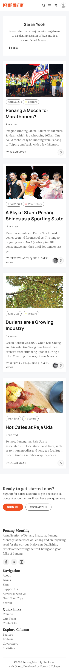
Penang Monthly (32, 662)
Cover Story (35, 204)
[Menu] (49, 5)
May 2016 (13, 418)
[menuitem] (34, 575)
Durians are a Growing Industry (29, 325)
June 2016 (13, 313)
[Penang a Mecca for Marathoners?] (34, 80)
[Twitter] (14, 562)
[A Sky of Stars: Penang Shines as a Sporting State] (34, 182)
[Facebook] (6, 562)
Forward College (50, 666)
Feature (32, 101)
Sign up (13, 507)
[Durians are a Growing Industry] (34, 292)
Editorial (8, 639)
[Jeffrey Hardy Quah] (55, 260)
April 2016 (14, 101)
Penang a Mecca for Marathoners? (27, 113)
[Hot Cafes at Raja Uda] (34, 397)
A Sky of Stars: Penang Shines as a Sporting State (34, 215)
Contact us (38, 507)
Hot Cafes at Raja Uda (29, 427)
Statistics (9, 648)
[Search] (43, 5)
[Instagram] (21, 562)
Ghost (18, 666)
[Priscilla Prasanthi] (55, 365)
